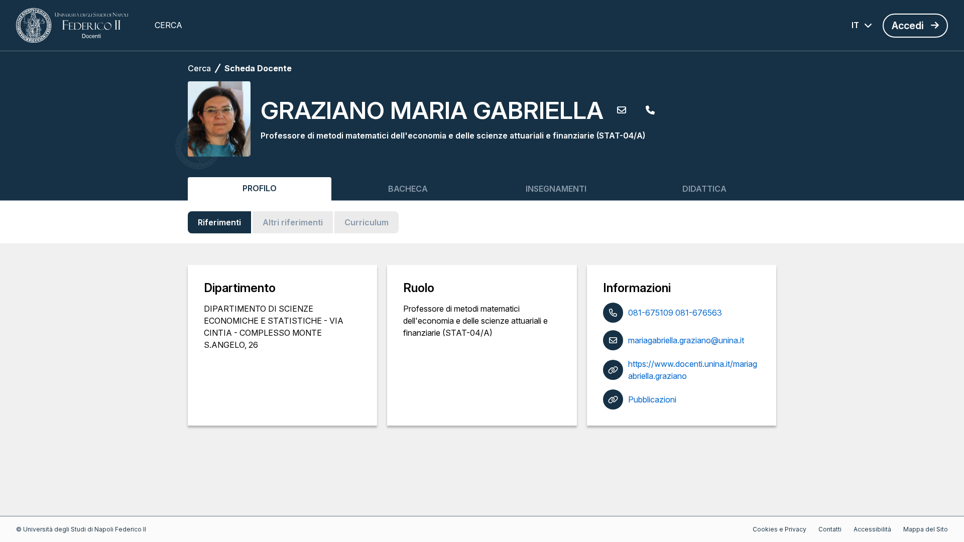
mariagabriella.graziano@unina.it (686, 340)
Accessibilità (872, 529)
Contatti (829, 529)
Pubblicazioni (652, 399)
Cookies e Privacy (779, 529)
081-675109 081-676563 (675, 313)
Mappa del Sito (925, 529)
